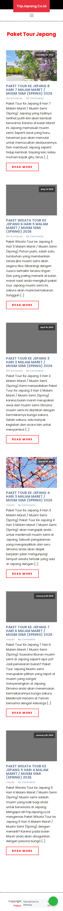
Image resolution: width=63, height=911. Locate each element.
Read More (22, 167)
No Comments (35, 98)
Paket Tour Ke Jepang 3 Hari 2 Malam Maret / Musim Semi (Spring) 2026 (29, 362)
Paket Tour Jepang (31, 34)
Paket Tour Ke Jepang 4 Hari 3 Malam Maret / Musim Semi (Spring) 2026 (29, 496)
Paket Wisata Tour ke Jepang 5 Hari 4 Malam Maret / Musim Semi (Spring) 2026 (27, 771)
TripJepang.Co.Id (31, 6)
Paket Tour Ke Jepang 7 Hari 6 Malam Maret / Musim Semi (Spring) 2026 (29, 630)
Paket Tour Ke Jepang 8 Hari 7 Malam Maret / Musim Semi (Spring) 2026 (29, 89)
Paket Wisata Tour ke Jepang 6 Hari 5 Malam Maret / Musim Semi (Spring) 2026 (27, 225)
